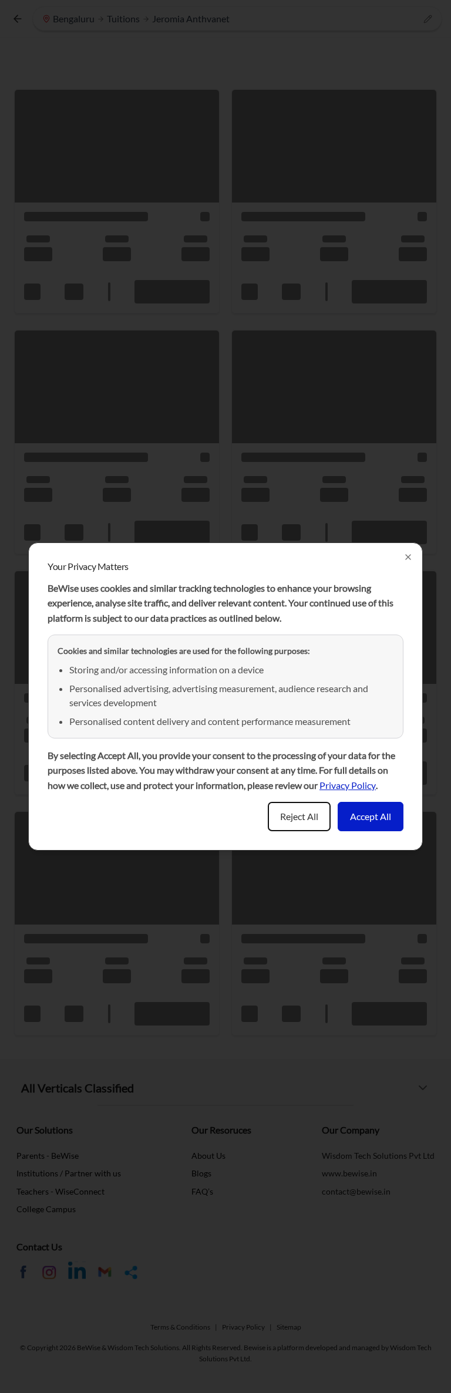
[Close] (408, 557)
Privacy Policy (347, 785)
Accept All (370, 816)
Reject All (299, 816)
